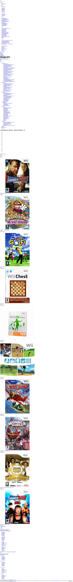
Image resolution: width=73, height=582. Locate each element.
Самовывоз (3, 550)
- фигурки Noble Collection (6, 111)
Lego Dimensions (4, 544)
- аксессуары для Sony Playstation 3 (7, 72)
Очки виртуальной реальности (6, 42)
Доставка (1, 53)
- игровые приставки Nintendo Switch (8, 93)
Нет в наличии (2, 231)
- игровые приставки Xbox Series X (8, 83)
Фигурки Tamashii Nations (5, 33)
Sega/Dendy (3, 47)
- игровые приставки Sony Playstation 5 (8, 64)
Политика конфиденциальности (11, 551)
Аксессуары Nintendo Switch (5, 19)
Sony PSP (3, 559)
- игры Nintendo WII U (6, 99)
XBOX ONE (5, 86)
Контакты (3, 575)
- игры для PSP (5, 77)
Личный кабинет (2, 55)
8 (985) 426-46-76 (3, 3)
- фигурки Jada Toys (5, 110)
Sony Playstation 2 (5, 73)
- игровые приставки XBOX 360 (7, 89)
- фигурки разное (5, 116)
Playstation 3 (3, 9)
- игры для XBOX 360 (6, 90)
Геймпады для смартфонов (6, 122)
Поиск (2, 5)
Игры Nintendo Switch (4, 18)
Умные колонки (4, 43)
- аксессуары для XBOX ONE (7, 88)
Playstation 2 (3, 10)
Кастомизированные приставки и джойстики (9, 81)
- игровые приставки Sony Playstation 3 (8, 71)
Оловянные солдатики (6, 118)
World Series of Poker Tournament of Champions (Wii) (7, 487)
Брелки (3, 37)
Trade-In (3, 50)
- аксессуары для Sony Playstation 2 (7, 75)
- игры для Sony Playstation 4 (7, 69)
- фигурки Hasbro (5, 109)
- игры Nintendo (5, 98)
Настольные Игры (4, 48)
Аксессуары (4, 119)
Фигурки (3, 106)
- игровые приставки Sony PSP (7, 76)
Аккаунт (2, 4)
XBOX (3, 82)
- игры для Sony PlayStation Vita (7, 80)
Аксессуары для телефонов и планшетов (7, 40)
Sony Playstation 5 (5, 63)
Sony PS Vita (3, 11)
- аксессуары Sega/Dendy (6, 105)
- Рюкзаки (4, 120)
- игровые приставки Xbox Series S (7, 84)
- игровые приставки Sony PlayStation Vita (8, 79)
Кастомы (3, 541)
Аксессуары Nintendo (4, 24)
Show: (1, 156)
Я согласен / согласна (70, 581)
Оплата (1, 52)
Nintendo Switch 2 (4, 20)
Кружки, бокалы (4, 545)
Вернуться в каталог (3, 526)
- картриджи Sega (5, 104)
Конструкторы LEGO (4, 46)
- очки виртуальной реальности (7, 66)
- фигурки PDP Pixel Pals (6, 112)
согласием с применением (54, 580)
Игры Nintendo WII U (4, 23)
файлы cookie (18, 580)
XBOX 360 (3, 15)
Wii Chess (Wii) (2, 303)
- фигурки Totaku (5, 113)
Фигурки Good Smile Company (6, 36)
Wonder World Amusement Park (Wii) (4, 450)
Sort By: (1, 155)
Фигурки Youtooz (4, 35)
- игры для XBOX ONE (6, 87)
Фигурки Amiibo (4, 25)
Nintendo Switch (5, 92)
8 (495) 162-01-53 (2, 59)
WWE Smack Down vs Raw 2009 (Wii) (5, 193)
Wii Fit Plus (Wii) (2, 340)
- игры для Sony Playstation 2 (7, 74)
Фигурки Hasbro (4, 30)
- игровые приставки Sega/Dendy (7, 103)
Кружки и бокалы (4, 127)
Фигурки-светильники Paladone (6, 28)
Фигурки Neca (4, 31)
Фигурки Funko (4, 29)
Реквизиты (1, 54)
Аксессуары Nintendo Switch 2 (6, 21)
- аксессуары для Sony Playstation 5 (7, 65)
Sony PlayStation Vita (6, 78)
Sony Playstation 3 (5, 70)
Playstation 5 (3, 532)
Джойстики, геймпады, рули (7, 123)
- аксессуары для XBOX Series (7, 85)
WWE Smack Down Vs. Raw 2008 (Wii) (5, 524)
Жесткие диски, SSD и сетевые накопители (9, 125)
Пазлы (2, 49)
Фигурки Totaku (4, 34)
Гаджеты (3, 121)
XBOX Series (3, 562)
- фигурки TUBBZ (5, 114)
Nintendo (3, 22)
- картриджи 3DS (5, 100)
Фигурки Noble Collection (5, 32)
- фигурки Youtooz (5, 115)
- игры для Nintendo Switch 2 (7, 96)
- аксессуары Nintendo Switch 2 (7, 97)
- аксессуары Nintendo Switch (7, 94)
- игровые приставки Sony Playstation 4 (8, 68)
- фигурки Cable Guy (6, 108)
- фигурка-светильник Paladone (7, 107)
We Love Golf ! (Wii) (2, 266)
